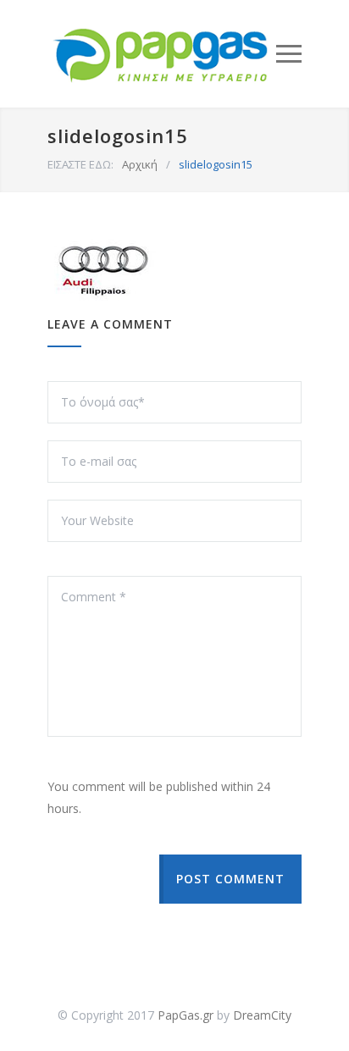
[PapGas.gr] (161, 53)
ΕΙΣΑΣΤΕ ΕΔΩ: (80, 164)
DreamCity (262, 1015)
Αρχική (140, 164)
